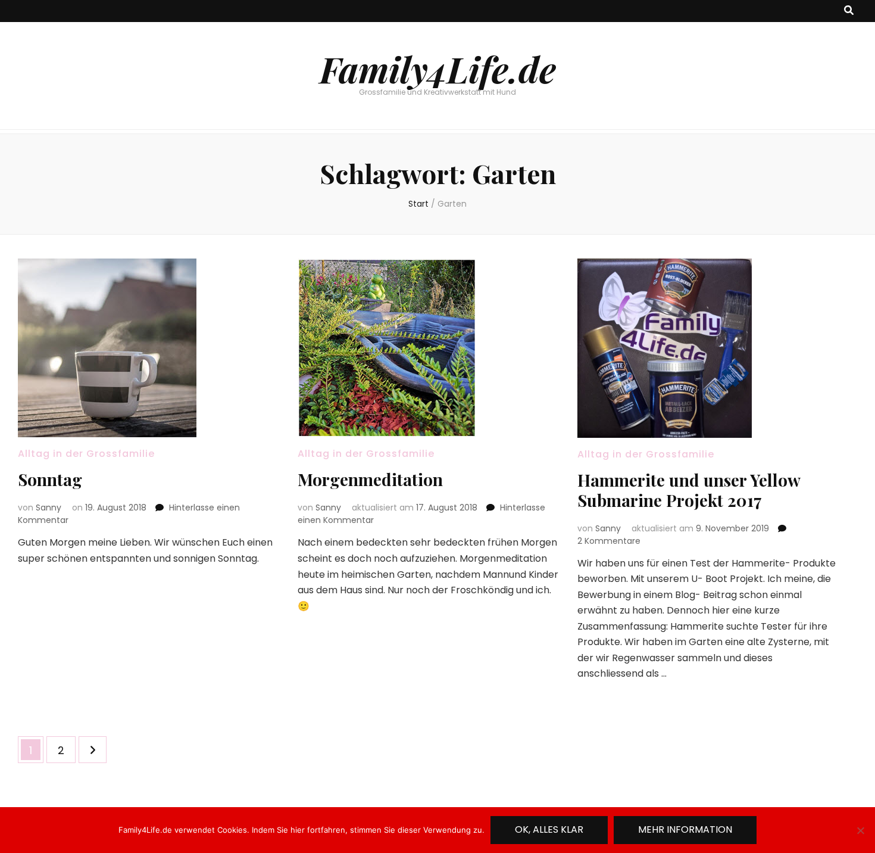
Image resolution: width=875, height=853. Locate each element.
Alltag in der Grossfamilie (86, 453)
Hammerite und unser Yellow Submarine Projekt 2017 (688, 490)
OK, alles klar (549, 829)
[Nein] (860, 830)
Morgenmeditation (370, 479)
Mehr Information (685, 829)
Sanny (48, 507)
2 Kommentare (608, 541)
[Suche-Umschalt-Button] (849, 11)
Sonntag (50, 479)
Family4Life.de (438, 68)
